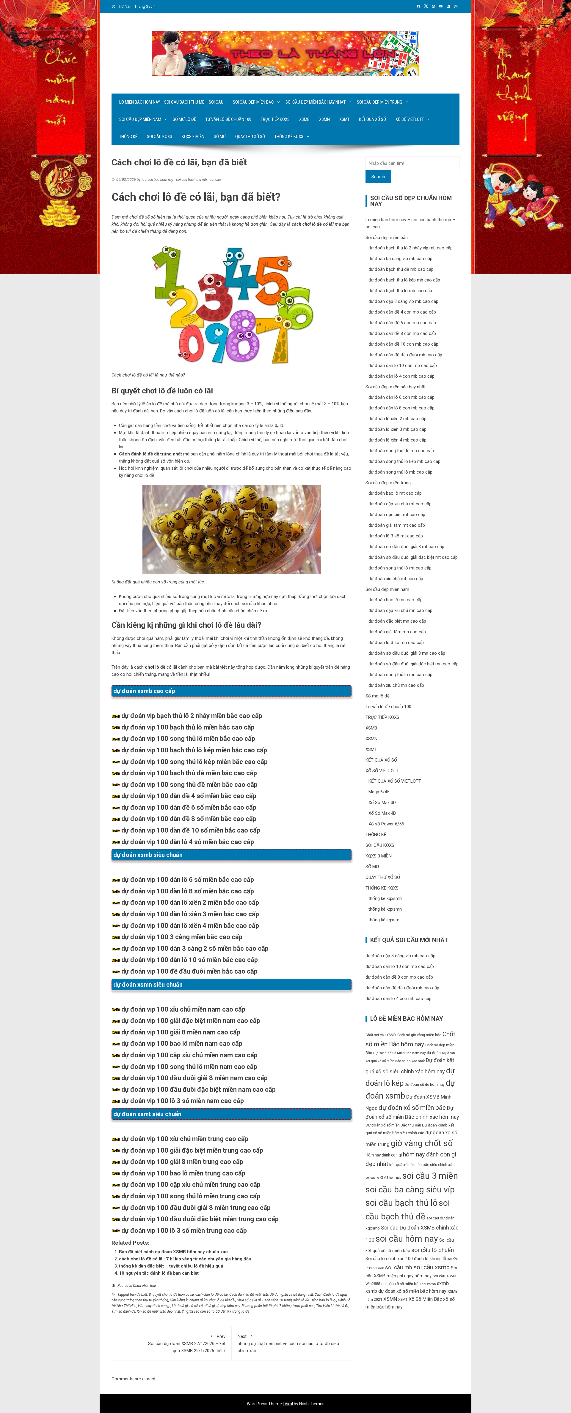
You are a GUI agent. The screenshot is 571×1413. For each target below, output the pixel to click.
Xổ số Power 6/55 (386, 824)
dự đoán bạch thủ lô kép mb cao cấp (404, 280)
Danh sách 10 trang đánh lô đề (285, 1300)
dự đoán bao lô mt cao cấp (395, 493)
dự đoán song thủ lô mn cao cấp (400, 674)
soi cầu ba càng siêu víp (410, 1189)
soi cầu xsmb (431, 1267)
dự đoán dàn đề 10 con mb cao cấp (403, 344)
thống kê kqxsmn (385, 909)
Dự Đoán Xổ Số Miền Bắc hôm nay (399, 1053)
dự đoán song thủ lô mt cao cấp (400, 568)
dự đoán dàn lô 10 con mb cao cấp (402, 365)
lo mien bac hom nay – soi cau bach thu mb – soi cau (171, 102)
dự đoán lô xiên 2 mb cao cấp (397, 418)
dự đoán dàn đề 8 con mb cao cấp (402, 333)
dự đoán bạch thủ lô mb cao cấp (400, 290)
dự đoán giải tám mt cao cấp (396, 525)
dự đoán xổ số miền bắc (412, 1107)
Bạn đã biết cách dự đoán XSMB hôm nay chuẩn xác (173, 1251)
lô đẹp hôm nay (228, 1306)
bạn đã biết (138, 1294)
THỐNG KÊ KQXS (288, 136)
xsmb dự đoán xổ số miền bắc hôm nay (405, 1291)
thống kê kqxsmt (384, 920)
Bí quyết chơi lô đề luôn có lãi (171, 1294)
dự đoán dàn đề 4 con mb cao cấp (402, 312)
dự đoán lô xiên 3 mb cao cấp (397, 429)
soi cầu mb (398, 1267)
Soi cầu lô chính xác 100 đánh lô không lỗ (405, 1258)
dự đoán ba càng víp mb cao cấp (400, 258)
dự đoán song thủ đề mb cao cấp (401, 450)
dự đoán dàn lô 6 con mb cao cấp (401, 397)
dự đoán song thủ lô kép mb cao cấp (404, 461)
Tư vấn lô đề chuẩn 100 (228, 119)
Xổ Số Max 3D (382, 802)
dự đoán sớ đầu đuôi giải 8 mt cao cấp (406, 546)
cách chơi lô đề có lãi (211, 1294)
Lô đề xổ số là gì (202, 1306)
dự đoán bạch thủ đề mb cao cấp (401, 269)
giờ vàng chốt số (422, 1143)
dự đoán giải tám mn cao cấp (397, 631)
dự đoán (434, 1052)
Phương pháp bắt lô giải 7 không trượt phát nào (278, 1306)
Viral (289, 1403)
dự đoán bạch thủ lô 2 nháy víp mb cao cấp (410, 248)
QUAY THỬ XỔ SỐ (250, 136)
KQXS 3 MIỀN (193, 136)
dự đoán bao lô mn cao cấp (395, 599)
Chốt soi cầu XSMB (380, 1035)
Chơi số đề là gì (249, 1300)
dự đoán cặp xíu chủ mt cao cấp (400, 504)
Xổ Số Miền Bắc (425, 1299)
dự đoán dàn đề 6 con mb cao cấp (402, 322)
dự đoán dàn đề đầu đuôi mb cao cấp (405, 354)
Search (378, 176)
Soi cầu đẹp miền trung (379, 102)
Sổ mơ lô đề (184, 119)
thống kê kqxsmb (385, 898)
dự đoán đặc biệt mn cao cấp (397, 621)
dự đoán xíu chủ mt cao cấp (395, 578)
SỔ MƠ (220, 136)
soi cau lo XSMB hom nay (383, 1178)
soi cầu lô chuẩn (432, 1250)
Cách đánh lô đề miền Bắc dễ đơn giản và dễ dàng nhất (271, 1294)
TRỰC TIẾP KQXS (275, 119)
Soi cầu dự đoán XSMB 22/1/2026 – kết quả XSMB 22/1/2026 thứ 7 (186, 1343)
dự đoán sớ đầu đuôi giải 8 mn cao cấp (406, 653)
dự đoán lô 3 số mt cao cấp (395, 536)
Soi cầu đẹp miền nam (140, 119)
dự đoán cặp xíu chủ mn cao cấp (400, 610)
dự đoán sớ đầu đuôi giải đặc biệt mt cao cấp (413, 557)
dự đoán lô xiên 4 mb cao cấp (397, 440)
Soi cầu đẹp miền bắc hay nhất (316, 102)
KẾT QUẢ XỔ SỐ (372, 119)
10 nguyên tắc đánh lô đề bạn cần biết (159, 1273)
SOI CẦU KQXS (159, 136)
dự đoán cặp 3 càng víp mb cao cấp (403, 301)
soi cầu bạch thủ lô (401, 1203)
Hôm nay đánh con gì (154, 1306)
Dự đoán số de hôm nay (425, 1084)
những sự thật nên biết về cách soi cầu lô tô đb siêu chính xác (288, 1343)
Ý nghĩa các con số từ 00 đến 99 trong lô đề (215, 1311)
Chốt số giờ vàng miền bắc (419, 1035)
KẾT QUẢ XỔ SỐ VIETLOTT (394, 781)
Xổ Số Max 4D (382, 813)
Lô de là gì (180, 1306)
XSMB (304, 119)
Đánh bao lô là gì (323, 1300)
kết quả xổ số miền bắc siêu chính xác (421, 1164)
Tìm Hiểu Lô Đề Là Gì (332, 1306)
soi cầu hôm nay (407, 1239)
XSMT (344, 119)
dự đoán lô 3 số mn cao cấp (396, 642)
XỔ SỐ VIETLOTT (410, 119)
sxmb (443, 1283)
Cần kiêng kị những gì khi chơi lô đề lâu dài (202, 1300)
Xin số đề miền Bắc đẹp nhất (158, 1311)
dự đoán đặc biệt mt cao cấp (396, 514)
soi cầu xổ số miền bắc (401, 1283)
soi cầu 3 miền (430, 1176)
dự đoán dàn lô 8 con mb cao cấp (401, 408)
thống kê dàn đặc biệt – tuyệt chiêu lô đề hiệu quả (171, 1266)
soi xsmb (429, 1284)
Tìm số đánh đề (123, 1311)
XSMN (324, 119)
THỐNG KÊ (128, 136)
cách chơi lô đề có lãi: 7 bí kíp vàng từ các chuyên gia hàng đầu (185, 1259)
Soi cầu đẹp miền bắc (253, 102)
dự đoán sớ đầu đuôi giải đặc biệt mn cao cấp (413, 664)
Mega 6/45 (378, 792)
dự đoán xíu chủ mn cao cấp (396, 685)
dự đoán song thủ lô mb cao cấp (400, 472)
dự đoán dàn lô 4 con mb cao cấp (401, 376)
